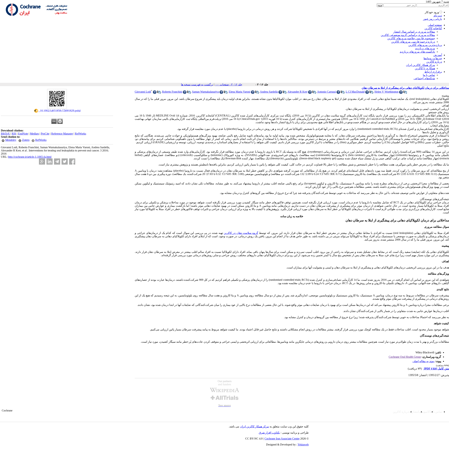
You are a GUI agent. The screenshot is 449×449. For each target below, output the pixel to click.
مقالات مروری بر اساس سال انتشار (414, 31)
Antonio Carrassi (326, 91)
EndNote (23, 133)
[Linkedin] (49, 161)
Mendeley (10, 139)
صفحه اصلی (435, 25)
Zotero (25, 139)
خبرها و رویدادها (433, 58)
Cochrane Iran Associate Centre (282, 438)
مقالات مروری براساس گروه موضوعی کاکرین (408, 35)
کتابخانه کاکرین (433, 28)
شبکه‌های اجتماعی (424, 78)
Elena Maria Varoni (239, 91)
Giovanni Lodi (143, 91)
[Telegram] (57, 161)
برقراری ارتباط (433, 71)
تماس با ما (429, 75)
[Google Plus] (42, 161)
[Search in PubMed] (159, 92)
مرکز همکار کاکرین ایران (420, 65)
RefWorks (80, 133)
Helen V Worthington (386, 91)
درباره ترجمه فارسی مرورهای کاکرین (413, 41)
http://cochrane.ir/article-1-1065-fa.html (29, 156)
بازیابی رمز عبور (432, 18)
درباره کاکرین (434, 61)
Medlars (34, 133)
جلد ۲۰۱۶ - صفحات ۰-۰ (228, 84)
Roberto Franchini (172, 91)
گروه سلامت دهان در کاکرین (241, 232)
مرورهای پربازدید (425, 48)
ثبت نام (438, 15)
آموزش (437, 55)
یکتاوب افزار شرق (269, 432)
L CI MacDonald (355, 91)
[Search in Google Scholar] (154, 92)
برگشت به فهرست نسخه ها (197, 84)
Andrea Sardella (269, 91)
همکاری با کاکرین (425, 68)
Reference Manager (62, 133)
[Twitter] (65, 161)
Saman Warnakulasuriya (205, 91)
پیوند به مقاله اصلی (423, 361)
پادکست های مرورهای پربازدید (417, 51)
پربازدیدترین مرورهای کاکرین (425, 45)
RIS (14, 133)
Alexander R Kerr (297, 91)
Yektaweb (303, 444)
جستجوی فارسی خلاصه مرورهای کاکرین (411, 38)
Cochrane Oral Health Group (405, 356)
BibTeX (5, 133)
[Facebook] (72, 161)
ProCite (45, 133)
